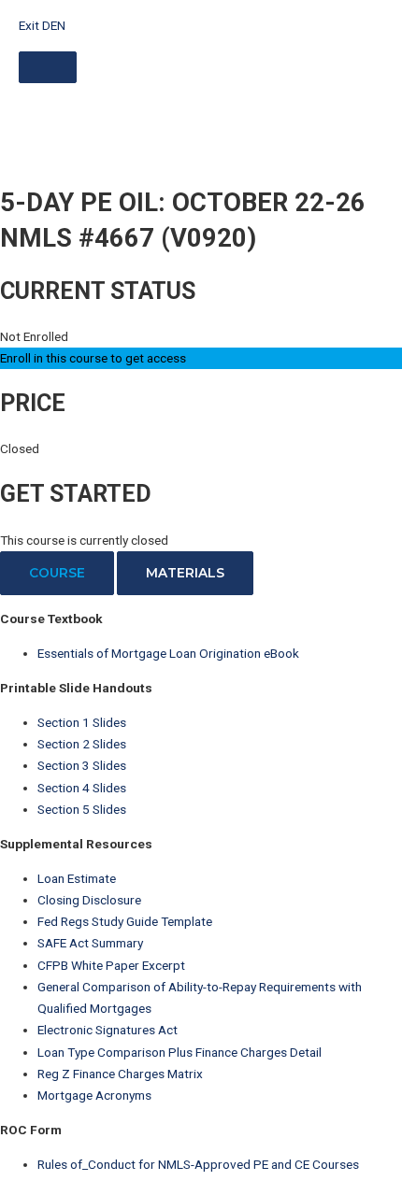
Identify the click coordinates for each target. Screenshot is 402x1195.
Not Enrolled (34, 336)
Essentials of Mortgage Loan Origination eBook (168, 653)
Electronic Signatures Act (107, 1029)
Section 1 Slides (81, 722)
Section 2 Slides (81, 743)
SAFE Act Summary (90, 942)
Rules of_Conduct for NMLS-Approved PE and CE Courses (198, 1164)
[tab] (57, 573)
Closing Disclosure (89, 899)
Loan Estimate (76, 878)
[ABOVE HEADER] (48, 67)
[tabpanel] (201, 891)
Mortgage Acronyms (94, 1095)
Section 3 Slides (81, 765)
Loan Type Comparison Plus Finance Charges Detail (179, 1052)
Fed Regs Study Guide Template (124, 921)
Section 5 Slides (81, 809)
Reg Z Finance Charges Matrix (120, 1073)
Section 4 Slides (81, 787)
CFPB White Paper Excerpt (111, 965)
